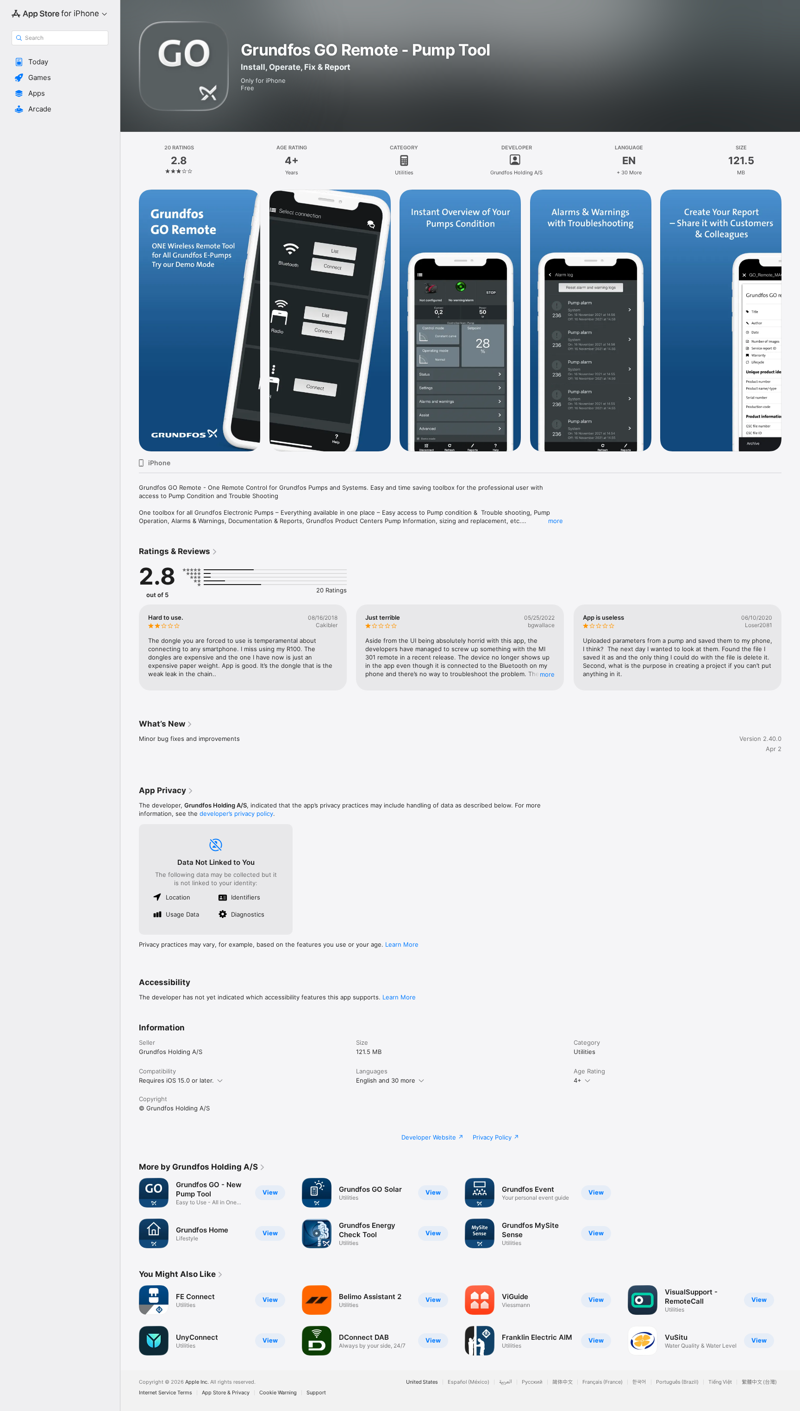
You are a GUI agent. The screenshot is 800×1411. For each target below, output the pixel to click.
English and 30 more (385, 1080)
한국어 (639, 1382)
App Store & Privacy (226, 1392)
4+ (577, 1080)
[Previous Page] (129, 320)
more (555, 520)
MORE (547, 674)
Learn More (402, 944)
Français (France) (602, 1382)
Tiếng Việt (720, 1382)
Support (316, 1392)
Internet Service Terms (165, 1392)
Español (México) (468, 1382)
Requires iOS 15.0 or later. (176, 1080)
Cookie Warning (278, 1392)
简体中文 (562, 1382)
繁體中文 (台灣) (759, 1382)
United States (422, 1382)
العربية (505, 1382)
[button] (60, 62)
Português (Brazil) (677, 1382)
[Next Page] (790, 320)
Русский (532, 1382)
